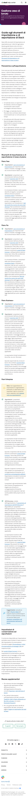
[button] (8, 726)
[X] (15, 744)
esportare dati (14, 179)
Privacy (3, 785)
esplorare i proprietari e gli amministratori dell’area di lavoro (14, 621)
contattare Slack (9, 195)
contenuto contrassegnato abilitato (15, 474)
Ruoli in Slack (15, 612)
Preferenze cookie (17, 785)
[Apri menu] (25, 2)
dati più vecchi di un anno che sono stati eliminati (15, 205)
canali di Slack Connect (10, 651)
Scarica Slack (4, 781)
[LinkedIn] (6, 744)
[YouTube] (19, 744)
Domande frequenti (9, 703)
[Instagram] (9, 744)
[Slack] (12, 778)
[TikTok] (22, 744)
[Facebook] (12, 744)
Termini (9, 785)
